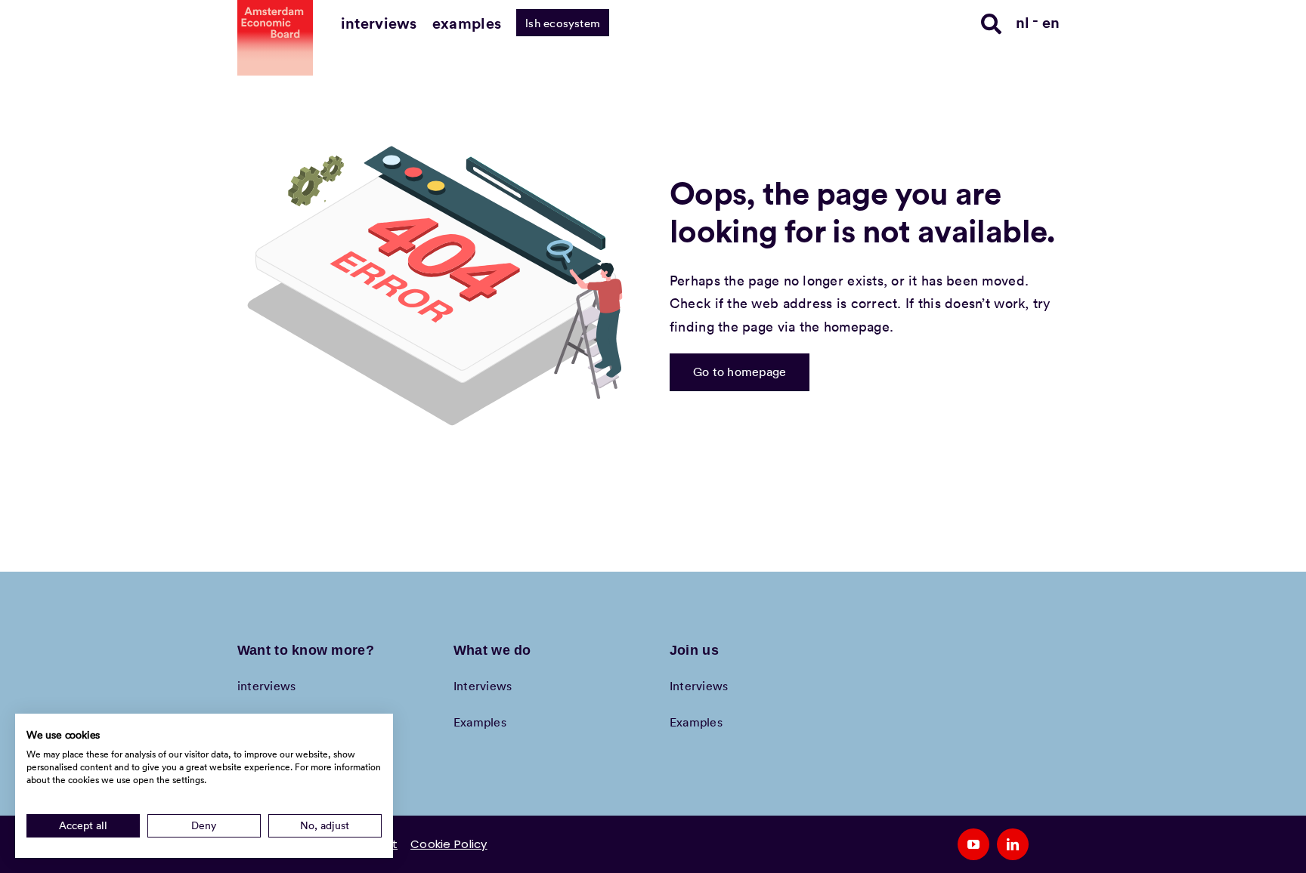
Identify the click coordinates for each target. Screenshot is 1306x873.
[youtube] (973, 844)
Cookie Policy (448, 844)
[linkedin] (1013, 844)
